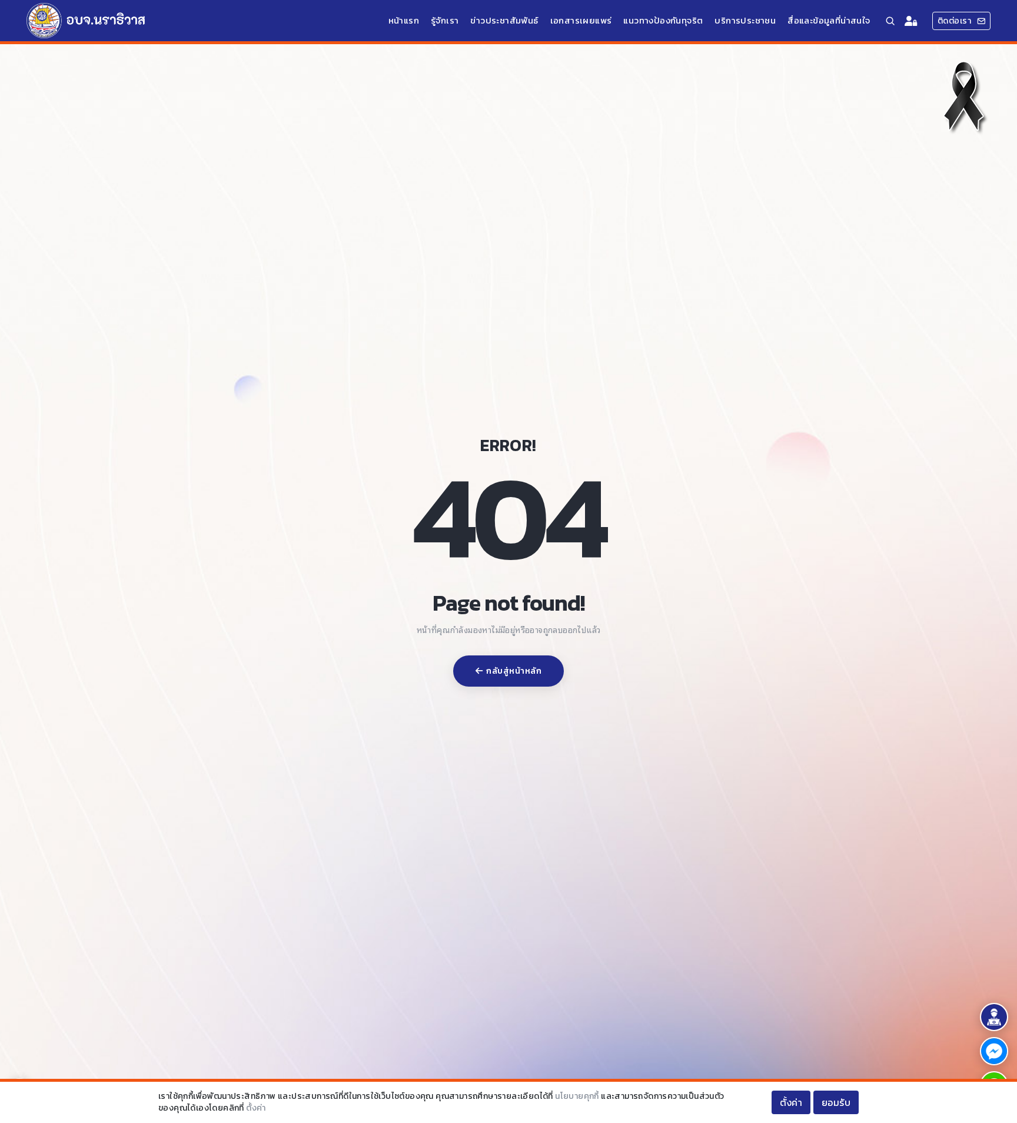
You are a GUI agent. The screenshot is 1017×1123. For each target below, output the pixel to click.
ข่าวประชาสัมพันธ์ (504, 20)
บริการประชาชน (745, 20)
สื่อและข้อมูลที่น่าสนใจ (828, 20)
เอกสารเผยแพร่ (581, 20)
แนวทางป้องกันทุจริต (663, 20)
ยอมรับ (836, 1102)
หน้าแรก (403, 20)
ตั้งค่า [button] (791, 1102)
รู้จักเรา (444, 20)
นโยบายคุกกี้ (577, 1096)
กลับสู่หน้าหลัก (513, 671)
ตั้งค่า (256, 1108)
